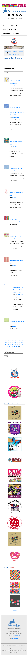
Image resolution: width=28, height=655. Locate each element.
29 (19, 342)
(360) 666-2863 (15, 638)
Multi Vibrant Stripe (13, 219)
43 (7, 346)
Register (15, 51)
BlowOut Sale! (7, 33)
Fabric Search (12, 29)
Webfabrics (14, 326)
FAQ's (4, 29)
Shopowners (16, 33)
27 (15, 342)
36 (12, 344)
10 (5, 340)
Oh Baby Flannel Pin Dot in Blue (16, 168)
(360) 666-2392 (15, 637)
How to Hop (6, 25)
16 (15, 340)
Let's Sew (14, 85)
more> (14, 549)
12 (8, 340)
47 (14, 346)
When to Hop (16, 54)
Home (9, 18)
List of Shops (14, 22)
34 (8, 344)
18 (19, 340)
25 (12, 342)
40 (19, 344)
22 (6, 342)
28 (17, 342)
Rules (16, 18)
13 (10, 340)
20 (22, 340)
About (12, 18)
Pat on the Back (15, 146)
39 (17, 344)
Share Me (14, 380)
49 (18, 346)
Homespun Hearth (15, 117)
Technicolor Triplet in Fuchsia (15, 236)
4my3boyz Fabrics (19, 294)
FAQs (21, 52)
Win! (12, 25)
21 (5, 342)
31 (22, 342)
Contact (20, 18)
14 (12, 340)
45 (11, 346)
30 (21, 342)
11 (6, 340)
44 (9, 346)
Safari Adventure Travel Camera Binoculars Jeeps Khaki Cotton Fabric (18, 290)
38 (15, 344)
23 (8, 342)
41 (21, 344)
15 (13, 340)
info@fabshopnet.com (15, 635)
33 (6, 344)
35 (10, 344)
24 (10, 342)
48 (16, 346)
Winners (18, 25)
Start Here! (6, 22)
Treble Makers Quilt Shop (17, 221)
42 (22, 344)
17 (17, 340)
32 (5, 344)
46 (12, 346)
